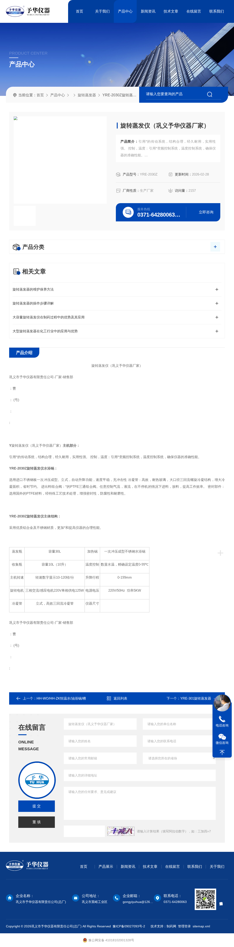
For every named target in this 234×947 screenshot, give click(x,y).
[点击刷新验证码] (121, 831)
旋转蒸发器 (87, 95)
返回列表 (120, 698)
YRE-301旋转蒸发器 (195, 698)
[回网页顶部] (222, 752)
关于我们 (102, 11)
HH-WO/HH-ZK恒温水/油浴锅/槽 (61, 698)
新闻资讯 (148, 11)
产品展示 (105, 866)
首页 (79, 11)
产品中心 (125, 11)
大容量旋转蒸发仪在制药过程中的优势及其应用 (49, 317)
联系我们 (216, 11)
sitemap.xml (201, 926)
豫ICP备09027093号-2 (129, 926)
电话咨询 (222, 725)
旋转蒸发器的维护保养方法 (33, 289)
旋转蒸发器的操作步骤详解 (33, 303)
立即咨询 (206, 212)
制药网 (171, 926)
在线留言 (193, 11)
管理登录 (184, 926)
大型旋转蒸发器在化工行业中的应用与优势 (45, 331)
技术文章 (171, 11)
